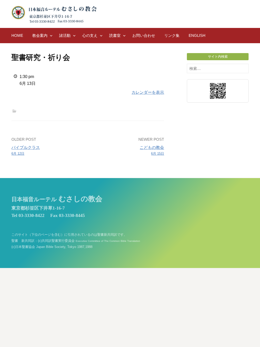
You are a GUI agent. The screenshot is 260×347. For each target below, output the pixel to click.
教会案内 (39, 35)
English (197, 35)
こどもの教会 (152, 150)
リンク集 (172, 35)
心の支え (90, 35)
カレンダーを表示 (148, 92)
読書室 (115, 35)
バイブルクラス (25, 150)
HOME (17, 35)
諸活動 (65, 35)
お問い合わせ (143, 35)
